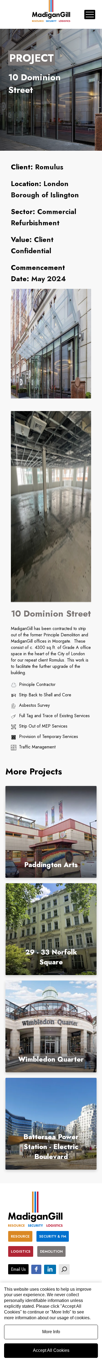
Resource (20, 1236)
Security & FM (52, 1236)
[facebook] (36, 1269)
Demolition (51, 1251)
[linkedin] (50, 1269)
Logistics (20, 1251)
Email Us (18, 1269)
